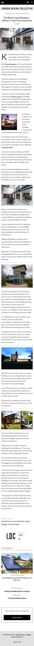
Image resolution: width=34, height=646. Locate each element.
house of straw (7, 147)
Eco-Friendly (18, 521)
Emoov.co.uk (15, 97)
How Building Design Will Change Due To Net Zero (17, 579)
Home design (13, 524)
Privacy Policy (20, 634)
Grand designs (10, 64)
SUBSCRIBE (17, 618)
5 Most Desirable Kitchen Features (17, 589)
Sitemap (28, 634)
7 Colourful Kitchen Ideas (17, 596)
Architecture (9, 13)
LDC (18, 24)
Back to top (17, 642)
